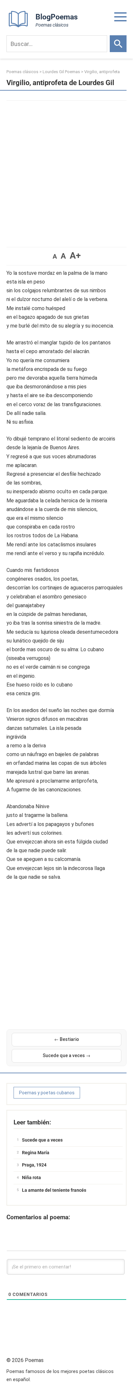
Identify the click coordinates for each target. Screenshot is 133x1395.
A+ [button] (75, 255)
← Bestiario (66, 1039)
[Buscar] (118, 43)
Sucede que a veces (42, 1140)
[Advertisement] (66, 170)
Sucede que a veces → (66, 1055)
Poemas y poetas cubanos (47, 1092)
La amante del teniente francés (54, 1190)
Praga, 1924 (34, 1164)
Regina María (35, 1152)
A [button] (55, 256)
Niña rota (31, 1177)
